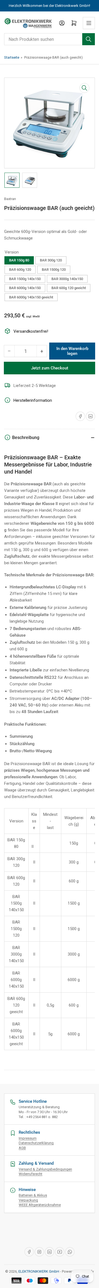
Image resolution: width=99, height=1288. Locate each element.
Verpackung (28, 1200)
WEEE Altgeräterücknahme (40, 1205)
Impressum (28, 1138)
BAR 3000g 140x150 (67, 279)
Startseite (11, 57)
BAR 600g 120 (20, 269)
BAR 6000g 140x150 (25, 288)
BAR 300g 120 (51, 260)
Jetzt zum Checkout (49, 368)
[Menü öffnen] (89, 23)
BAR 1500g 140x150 (25, 279)
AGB (22, 1148)
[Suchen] (88, 39)
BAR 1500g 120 (54, 269)
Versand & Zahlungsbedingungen (45, 1169)
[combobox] (49, 39)
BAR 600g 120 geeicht (68, 288)
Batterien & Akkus (33, 1195)
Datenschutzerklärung (36, 1143)
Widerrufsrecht (30, 1174)
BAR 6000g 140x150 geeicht (31, 297)
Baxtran (10, 199)
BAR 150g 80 (19, 260)
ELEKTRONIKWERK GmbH (38, 1271)
